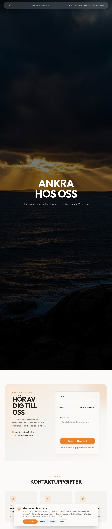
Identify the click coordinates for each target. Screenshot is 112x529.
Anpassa (63, 521)
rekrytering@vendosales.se (41, 5)
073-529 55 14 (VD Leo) (24, 435)
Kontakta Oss (98, 5)
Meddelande (65, 417)
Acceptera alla (30, 521)
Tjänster (78, 5)
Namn (62, 397)
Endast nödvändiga (47, 521)
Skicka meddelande (76, 441)
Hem (70, 5)
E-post (63, 407)
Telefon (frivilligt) (86, 407)
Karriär (87, 5)
